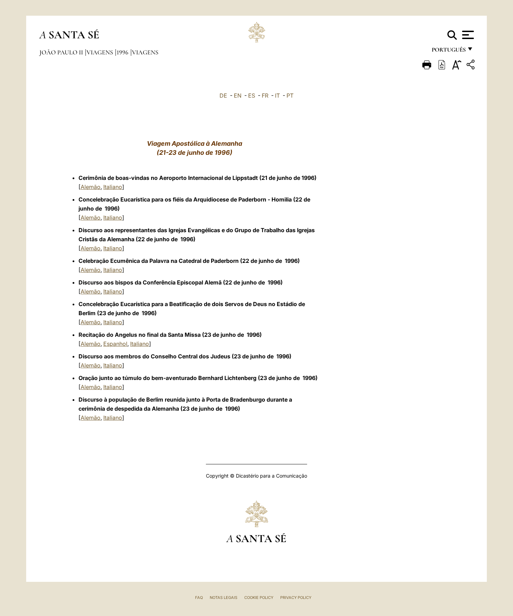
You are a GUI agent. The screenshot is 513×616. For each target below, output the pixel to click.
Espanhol (115, 343)
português (448, 51)
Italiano (112, 186)
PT (290, 95)
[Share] (471, 66)
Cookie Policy (258, 597)
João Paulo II (61, 52)
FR (265, 95)
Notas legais (223, 597)
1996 (123, 52)
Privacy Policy (295, 597)
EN (237, 95)
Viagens (100, 52)
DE (223, 95)
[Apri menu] (467, 35)
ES (251, 95)
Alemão (91, 186)
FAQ (199, 597)
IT (277, 95)
